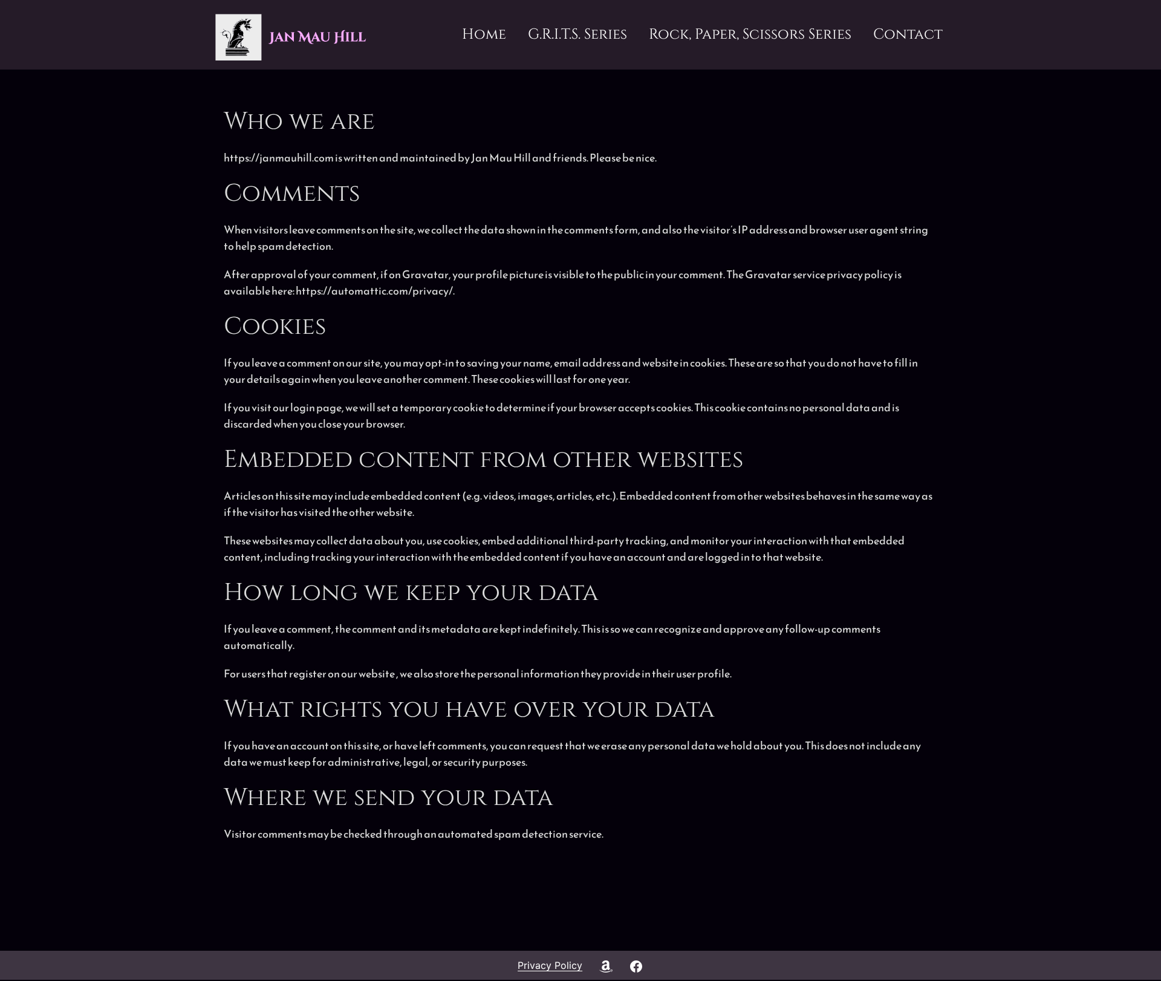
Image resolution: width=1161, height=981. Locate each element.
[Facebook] (636, 965)
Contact (908, 34)
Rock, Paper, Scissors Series (750, 34)
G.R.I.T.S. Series (577, 34)
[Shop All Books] (605, 965)
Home (484, 34)
